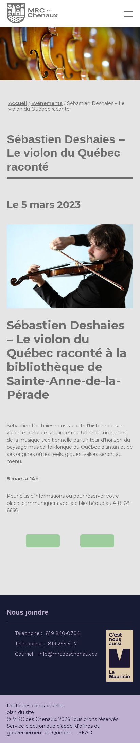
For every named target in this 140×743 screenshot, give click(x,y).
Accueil (17, 103)
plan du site (20, 712)
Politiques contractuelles (36, 706)
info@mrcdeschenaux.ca (69, 654)
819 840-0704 (64, 633)
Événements (47, 103)
